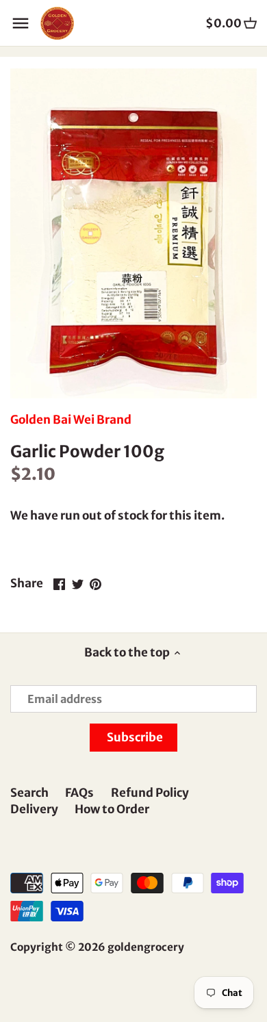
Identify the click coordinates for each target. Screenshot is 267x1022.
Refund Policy (150, 792)
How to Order (112, 809)
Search (29, 792)
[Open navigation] (20, 23)
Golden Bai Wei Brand (70, 419)
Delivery (34, 809)
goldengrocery (145, 947)
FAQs (79, 792)
